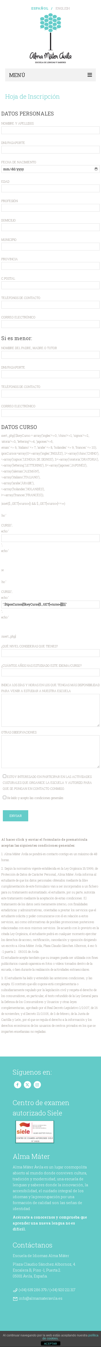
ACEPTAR (50, 1343)
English (63, 8)
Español (39, 8)
